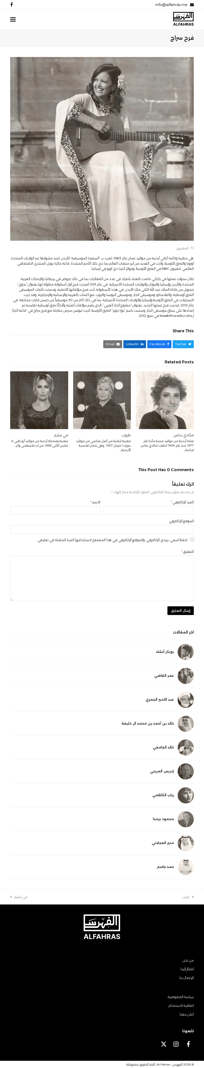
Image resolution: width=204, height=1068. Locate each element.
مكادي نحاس (183, 435)
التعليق (187, 552)
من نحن (188, 960)
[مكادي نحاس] (165, 400)
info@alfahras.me (171, 4)
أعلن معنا (187, 1014)
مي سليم (61, 435)
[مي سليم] (39, 400)
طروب (126, 435)
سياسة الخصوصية (181, 997)
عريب (188, 897)
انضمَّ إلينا (187, 969)
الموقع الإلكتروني (181, 521)
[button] (13, 19)
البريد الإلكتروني (182, 502)
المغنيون (182, 248)
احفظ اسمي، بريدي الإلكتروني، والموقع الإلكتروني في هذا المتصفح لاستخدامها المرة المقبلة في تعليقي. (112, 540)
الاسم (95, 502)
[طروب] (102, 400)
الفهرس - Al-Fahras (170, 1064)
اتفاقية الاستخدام (181, 1006)
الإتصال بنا (186, 978)
